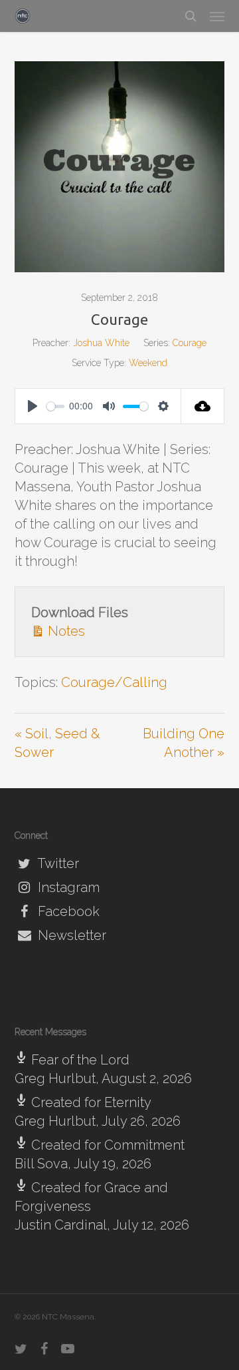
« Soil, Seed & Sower (57, 743)
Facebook (67, 911)
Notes (64, 631)
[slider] (55, 406)
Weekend (148, 362)
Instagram (67, 887)
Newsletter (70, 935)
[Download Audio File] (202, 406)
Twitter (57, 863)
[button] (217, 16)
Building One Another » (183, 743)
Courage (189, 343)
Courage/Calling (114, 682)
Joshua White (101, 343)
